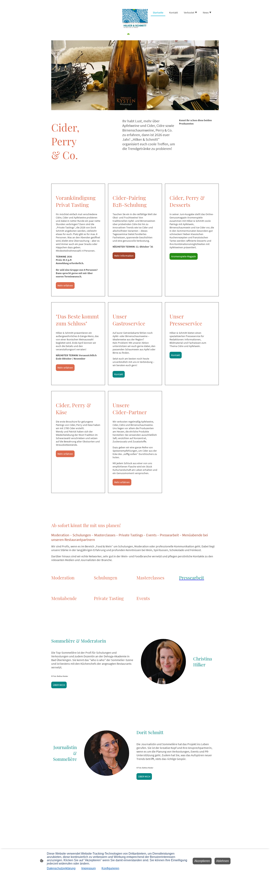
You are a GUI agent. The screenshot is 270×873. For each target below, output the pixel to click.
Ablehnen (222, 861)
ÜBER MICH (59, 685)
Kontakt (118, 374)
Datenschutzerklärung (61, 868)
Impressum (88, 868)
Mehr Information (124, 255)
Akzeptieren (202, 861)
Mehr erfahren (65, 285)
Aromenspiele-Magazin (183, 256)
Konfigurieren (110, 868)
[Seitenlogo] (135, 22)
